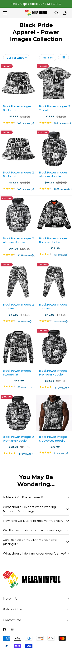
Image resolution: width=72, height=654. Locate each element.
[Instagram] (12, 629)
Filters (47, 57)
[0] (64, 12)
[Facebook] (4, 629)
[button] (63, 57)
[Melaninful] (36, 13)
